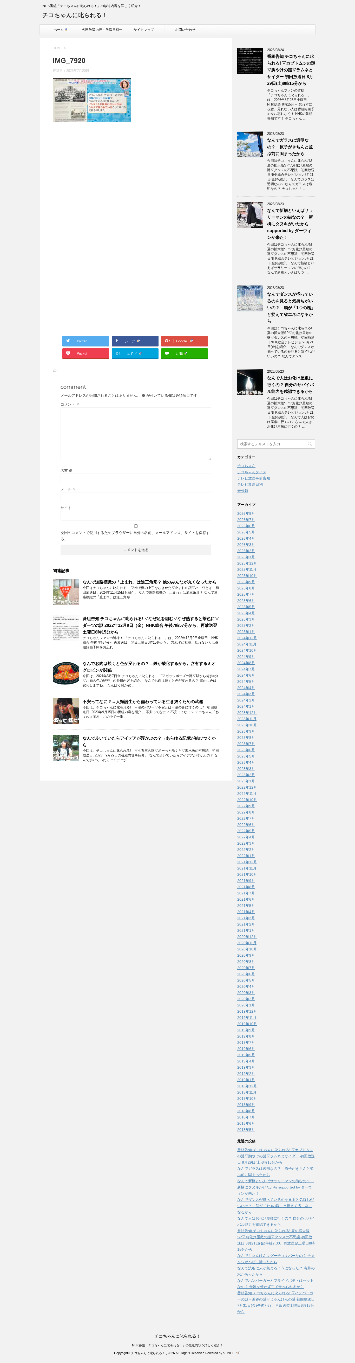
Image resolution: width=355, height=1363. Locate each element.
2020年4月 (246, 986)
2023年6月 (246, 750)
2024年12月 (247, 638)
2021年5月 (246, 905)
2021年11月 (247, 868)
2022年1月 (246, 856)
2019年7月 (246, 1042)
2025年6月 (246, 601)
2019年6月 (246, 1049)
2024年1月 (246, 706)
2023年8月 (246, 737)
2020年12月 (247, 937)
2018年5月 (246, 1130)
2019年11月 (247, 1018)
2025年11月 (247, 569)
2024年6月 (246, 675)
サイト (66, 508)
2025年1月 (246, 632)
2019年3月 (246, 1067)
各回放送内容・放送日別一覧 (102, 31)
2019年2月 (246, 1074)
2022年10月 (247, 800)
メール (68, 489)
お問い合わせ (185, 30)
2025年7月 (246, 594)
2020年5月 (246, 980)
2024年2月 (246, 700)
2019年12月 (247, 1011)
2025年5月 (246, 607)
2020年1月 (246, 1005)
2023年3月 (246, 769)
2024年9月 (246, 657)
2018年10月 (247, 1098)
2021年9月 (246, 881)
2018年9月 (246, 1105)
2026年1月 (246, 557)
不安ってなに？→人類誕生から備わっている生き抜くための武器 (143, 701)
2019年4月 (246, 1061)
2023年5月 (246, 756)
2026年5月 (246, 532)
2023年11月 (247, 719)
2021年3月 (246, 918)
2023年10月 (247, 725)
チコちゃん (246, 466)
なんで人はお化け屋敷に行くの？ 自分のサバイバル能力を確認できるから (290, 385)
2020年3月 (246, 993)
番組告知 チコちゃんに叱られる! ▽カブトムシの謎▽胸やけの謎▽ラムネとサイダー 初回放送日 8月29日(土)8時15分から (291, 70)
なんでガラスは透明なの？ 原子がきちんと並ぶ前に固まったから (290, 147)
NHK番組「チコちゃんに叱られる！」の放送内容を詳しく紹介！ (177, 1345)
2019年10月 (247, 1024)
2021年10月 (247, 874)
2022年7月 (246, 818)
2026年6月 (246, 526)
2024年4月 (246, 688)
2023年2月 (246, 775)
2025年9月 (246, 582)
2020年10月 (247, 949)
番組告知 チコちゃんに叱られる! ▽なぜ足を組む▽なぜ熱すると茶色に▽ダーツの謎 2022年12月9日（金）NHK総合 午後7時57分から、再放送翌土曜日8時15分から (151, 625)
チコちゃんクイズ (251, 472)
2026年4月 (246, 538)
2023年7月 (246, 744)
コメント (70, 404)
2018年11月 (247, 1092)
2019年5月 (246, 1055)
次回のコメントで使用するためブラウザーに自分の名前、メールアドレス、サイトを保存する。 (135, 536)
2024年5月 (246, 681)
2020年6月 (246, 974)
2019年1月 (246, 1080)
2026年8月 (246, 513)
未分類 (242, 491)
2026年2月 (246, 551)
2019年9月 (246, 1030)
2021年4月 (246, 912)
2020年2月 (246, 999)
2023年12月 (247, 713)
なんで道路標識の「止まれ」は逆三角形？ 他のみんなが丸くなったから (150, 582)
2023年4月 (246, 762)
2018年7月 (246, 1117)
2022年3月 (246, 843)
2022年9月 (246, 806)
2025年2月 (246, 625)
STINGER (230, 1353)
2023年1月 (246, 781)
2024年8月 (246, 663)
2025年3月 (246, 619)
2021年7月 (246, 893)
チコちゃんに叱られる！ (75, 15)
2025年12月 (247, 563)
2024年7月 (246, 669)
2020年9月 (246, 955)
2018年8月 (246, 1111)
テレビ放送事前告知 (253, 478)
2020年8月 (246, 961)
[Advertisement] (136, 181)
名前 (67, 470)
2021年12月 (247, 862)
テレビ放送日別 (250, 484)
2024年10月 (247, 650)
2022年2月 (246, 849)
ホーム (59, 30)
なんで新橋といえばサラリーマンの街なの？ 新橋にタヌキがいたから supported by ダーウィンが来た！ (290, 224)
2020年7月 (246, 968)
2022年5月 (246, 831)
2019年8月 (246, 1036)
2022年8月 (246, 812)
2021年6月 (246, 899)
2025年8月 (246, 588)
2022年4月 (246, 837)
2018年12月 (247, 1086)
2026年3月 (246, 545)
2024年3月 (246, 694)
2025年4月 (246, 613)
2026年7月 (246, 520)
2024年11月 (247, 644)
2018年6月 (246, 1123)
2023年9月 (246, 731)
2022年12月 (247, 787)
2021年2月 (246, 924)
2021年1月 (246, 930)
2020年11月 (247, 943)
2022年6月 (246, 825)
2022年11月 (247, 793)
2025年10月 (247, 576)
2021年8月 (246, 887)
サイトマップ (144, 30)
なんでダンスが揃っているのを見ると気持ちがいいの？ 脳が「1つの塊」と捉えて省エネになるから (291, 307)
